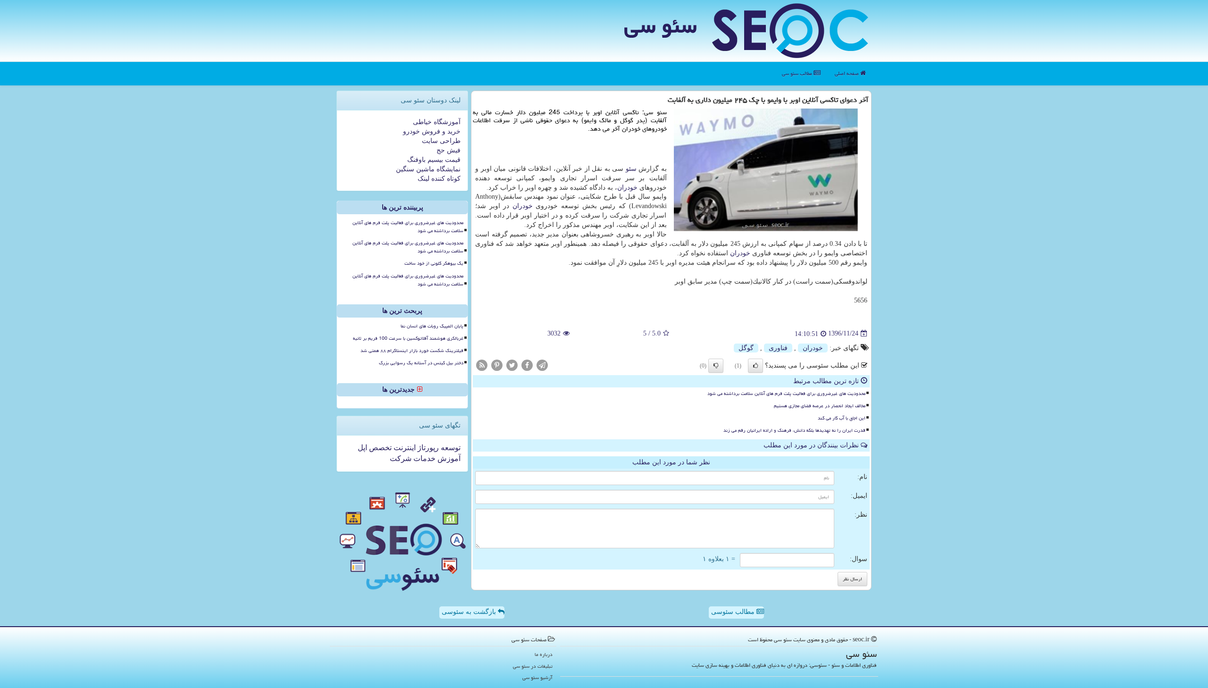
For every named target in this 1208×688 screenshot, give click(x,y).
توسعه (450, 448)
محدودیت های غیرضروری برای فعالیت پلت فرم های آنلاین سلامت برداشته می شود (786, 393)
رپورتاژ (427, 448)
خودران (627, 187)
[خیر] (715, 366)
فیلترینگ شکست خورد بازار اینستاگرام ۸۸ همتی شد (412, 350)
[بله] (755, 366)
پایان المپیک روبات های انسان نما (432, 326)
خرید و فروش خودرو (432, 131)
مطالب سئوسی (733, 611)
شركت (400, 458)
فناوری (778, 348)
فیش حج (448, 150)
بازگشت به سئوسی (470, 611)
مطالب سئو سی (798, 73)
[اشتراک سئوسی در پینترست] (496, 364)
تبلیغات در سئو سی (533, 666)
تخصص (379, 448)
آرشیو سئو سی (537, 677)
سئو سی (660, 25)
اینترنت (404, 448)
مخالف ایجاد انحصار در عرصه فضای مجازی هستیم (819, 406)
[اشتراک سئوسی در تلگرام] (542, 364)
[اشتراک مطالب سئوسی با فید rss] (481, 364)
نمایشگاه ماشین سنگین (428, 169)
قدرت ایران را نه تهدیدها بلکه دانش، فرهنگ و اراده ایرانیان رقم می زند (794, 430)
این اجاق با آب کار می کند (841, 418)
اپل (362, 448)
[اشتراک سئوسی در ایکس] (512, 364)
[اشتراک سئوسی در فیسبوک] (527, 364)
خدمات (423, 458)
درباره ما (544, 654)
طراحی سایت (441, 140)
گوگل (746, 348)
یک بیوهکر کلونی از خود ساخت (433, 263)
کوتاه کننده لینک (439, 178)
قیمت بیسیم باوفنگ (434, 159)
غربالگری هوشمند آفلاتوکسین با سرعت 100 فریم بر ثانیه (408, 338)
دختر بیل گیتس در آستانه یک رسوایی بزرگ (421, 363)
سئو (631, 168)
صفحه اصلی (847, 73)
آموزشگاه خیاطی (437, 122)
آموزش (448, 458)
